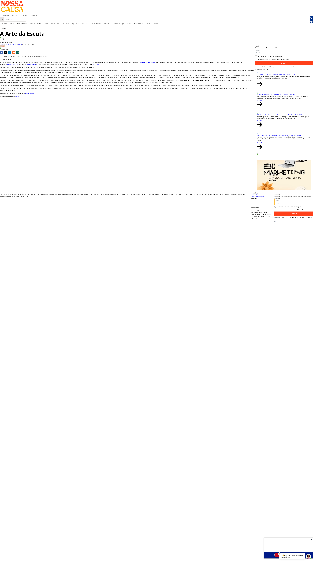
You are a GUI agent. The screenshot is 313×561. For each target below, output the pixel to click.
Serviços (14, 15)
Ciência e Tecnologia (118, 23)
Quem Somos (5, 15)
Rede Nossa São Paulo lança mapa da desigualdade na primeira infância (279, 135)
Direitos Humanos (96, 23)
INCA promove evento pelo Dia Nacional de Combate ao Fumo (276, 94)
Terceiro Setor (55, 23)
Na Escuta (96, 64)
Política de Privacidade (258, 196)
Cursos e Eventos (22, 23)
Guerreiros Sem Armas (147, 62)
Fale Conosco (23, 15)
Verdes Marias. (29, 93)
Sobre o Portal (255, 195)
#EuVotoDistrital (12, 64)
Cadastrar (284, 63)
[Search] (2, 19)
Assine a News (34, 15)
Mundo (148, 23)
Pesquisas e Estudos (35, 23)
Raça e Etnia (75, 23)
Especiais (4, 23)
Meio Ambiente (138, 23)
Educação (106, 23)
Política (129, 23)
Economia (155, 23)
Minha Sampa (31, 64)
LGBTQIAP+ (85, 23)
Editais (46, 23)
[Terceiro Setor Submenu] (60, 24)
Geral (17, 97)
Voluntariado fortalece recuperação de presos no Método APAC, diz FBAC (279, 115)
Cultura (12, 23)
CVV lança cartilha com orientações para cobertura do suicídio (276, 74)
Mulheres (66, 23)
